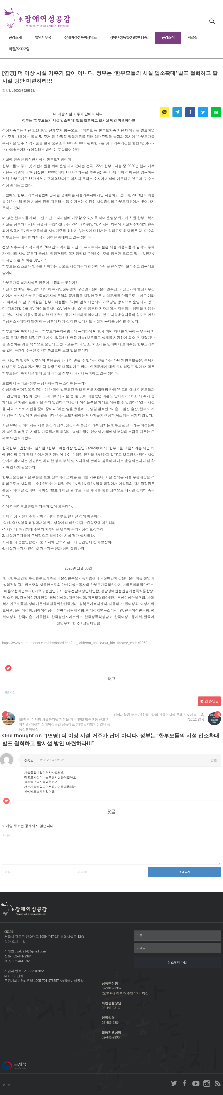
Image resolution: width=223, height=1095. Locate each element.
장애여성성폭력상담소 (80, 37)
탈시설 (11, 692)
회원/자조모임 (19, 49)
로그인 (6, 1085)
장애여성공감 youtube (195, 1083)
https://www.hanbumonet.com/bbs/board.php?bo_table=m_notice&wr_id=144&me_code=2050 (74, 643)
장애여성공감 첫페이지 (37, 18)
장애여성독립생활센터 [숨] (129, 37)
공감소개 (15, 37)
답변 (214, 760)
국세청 (24, 1065)
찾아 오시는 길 (15, 941)
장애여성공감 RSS (217, 1083)
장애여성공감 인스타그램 (206, 1083)
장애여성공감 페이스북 (184, 1083)
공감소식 (168, 37)
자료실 (193, 37)
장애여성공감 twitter (174, 1083)
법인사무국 (43, 37)
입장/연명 (212, 701)
